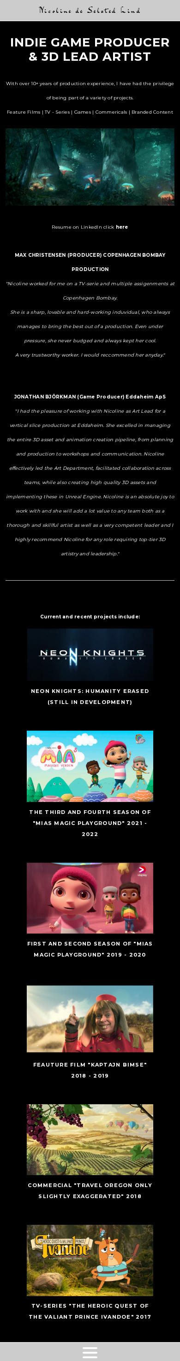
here (122, 227)
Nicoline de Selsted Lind (90, 10)
